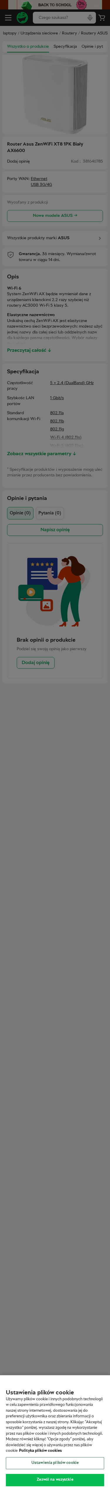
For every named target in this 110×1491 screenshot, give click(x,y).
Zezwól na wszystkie (55, 1480)
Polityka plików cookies (40, 1451)
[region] (55, 1433)
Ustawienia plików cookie (55, 1463)
